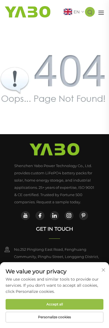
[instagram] (69, 215)
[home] (54, 149)
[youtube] (25, 215)
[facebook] (39, 215)
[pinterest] (83, 215)
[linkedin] (54, 215)
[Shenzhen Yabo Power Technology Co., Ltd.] (27, 11)
